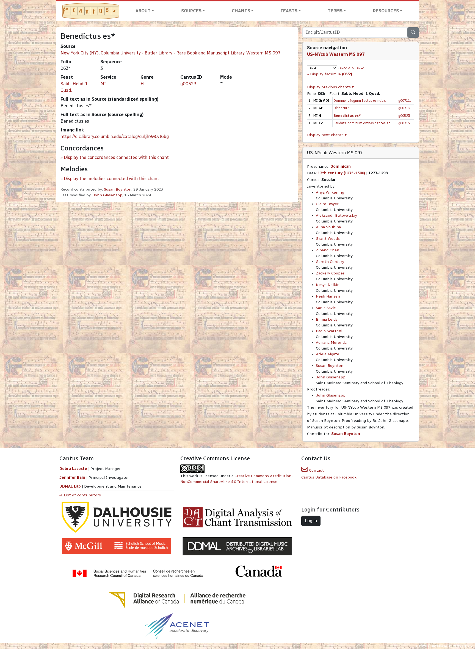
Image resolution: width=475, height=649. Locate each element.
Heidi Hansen (328, 296)
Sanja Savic (326, 308)
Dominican (340, 166)
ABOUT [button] (143, 10)
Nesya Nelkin (327, 284)
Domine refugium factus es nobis (360, 100)
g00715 (404, 123)
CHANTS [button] (241, 10)
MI (103, 83)
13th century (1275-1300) (341, 173)
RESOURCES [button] (386, 10)
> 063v (358, 68)
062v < (344, 68)
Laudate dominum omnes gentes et (362, 123)
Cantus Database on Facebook (329, 477)
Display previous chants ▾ (330, 87)
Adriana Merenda (331, 342)
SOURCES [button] (191, 10)
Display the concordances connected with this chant (116, 157)
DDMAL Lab (70, 486)
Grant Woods (328, 238)
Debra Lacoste (73, 468)
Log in (311, 520)
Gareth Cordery (330, 261)
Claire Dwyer (327, 204)
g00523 (188, 83)
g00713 (404, 108)
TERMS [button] (335, 10)
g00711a (405, 100)
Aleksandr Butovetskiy (336, 215)
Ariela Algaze (327, 354)
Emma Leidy (327, 319)
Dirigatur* (341, 108)
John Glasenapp (107, 195)
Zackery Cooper (330, 273)
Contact (316, 470)
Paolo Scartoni (329, 331)
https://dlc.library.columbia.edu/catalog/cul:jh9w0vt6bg (114, 136)
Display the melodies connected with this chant (111, 178)
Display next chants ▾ (327, 135)
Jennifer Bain (72, 477)
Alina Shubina (328, 227)
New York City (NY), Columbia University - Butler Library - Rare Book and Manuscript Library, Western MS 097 (170, 53)
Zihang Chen (327, 250)
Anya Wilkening (330, 192)
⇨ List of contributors (80, 495)
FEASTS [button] (289, 10)
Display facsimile (331, 74)
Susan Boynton (117, 189)
